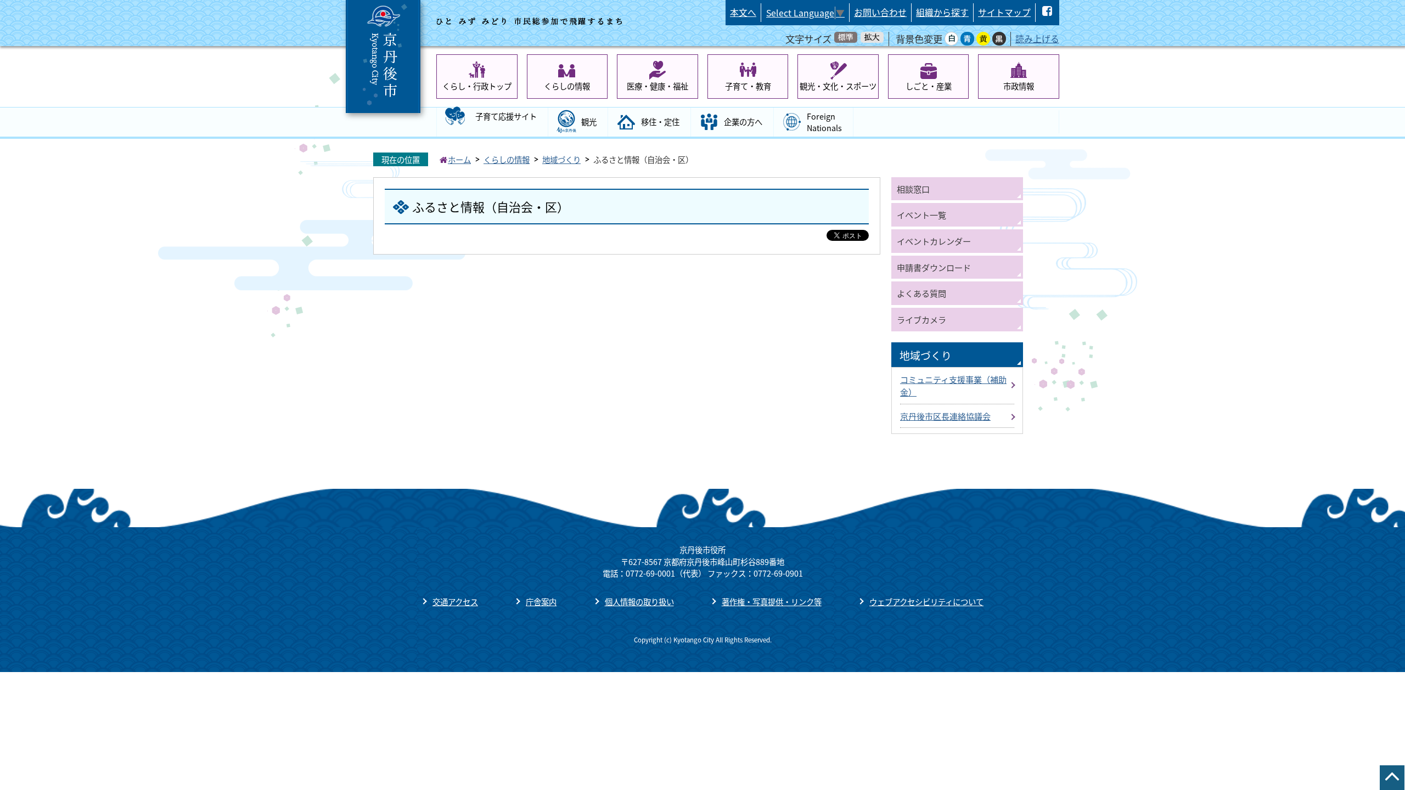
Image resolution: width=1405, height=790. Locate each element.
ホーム (459, 159)
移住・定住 (660, 121)
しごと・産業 (929, 86)
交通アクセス (455, 601)
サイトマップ (1004, 12)
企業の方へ (743, 121)
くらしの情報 (567, 86)
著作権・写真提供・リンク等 (772, 601)
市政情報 (1018, 86)
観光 (589, 121)
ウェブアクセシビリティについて (926, 601)
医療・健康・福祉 (657, 86)
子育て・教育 (748, 86)
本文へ (743, 12)
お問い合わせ (880, 12)
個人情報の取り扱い (639, 601)
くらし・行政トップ (477, 86)
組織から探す (942, 12)
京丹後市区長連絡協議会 (945, 416)
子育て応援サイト (506, 116)
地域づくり (561, 159)
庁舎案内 (541, 601)
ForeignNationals (824, 122)
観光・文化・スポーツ (838, 86)
